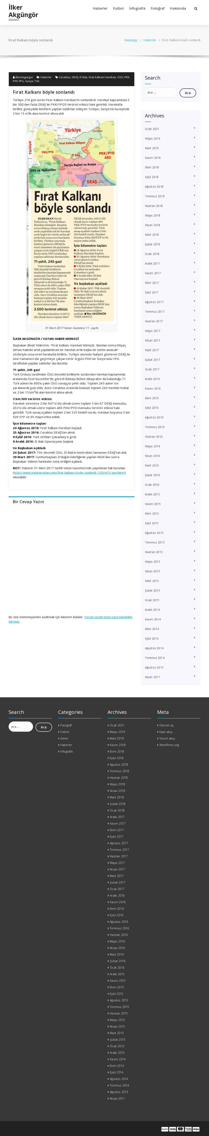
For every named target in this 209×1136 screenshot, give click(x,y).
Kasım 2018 (153, 158)
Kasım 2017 (153, 273)
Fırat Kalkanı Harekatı (102, 77)
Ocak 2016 (152, 485)
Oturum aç (166, 725)
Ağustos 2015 (154, 533)
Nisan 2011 (152, 677)
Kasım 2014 (153, 619)
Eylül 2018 (152, 177)
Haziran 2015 (154, 552)
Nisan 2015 (152, 571)
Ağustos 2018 (154, 186)
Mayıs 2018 (152, 215)
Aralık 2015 (152, 494)
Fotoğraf (158, 8)
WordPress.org (169, 745)
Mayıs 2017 (152, 331)
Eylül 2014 (152, 638)
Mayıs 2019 (152, 138)
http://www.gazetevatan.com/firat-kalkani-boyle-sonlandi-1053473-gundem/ (69, 472)
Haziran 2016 (154, 436)
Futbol (118, 8)
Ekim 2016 (152, 398)
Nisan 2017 (152, 340)
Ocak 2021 (152, 129)
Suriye (29, 81)
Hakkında (178, 8)
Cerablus (65, 77)
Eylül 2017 (152, 292)
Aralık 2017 (152, 263)
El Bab (83, 77)
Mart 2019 (152, 148)
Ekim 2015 (152, 513)
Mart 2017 (152, 350)
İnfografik (137, 8)
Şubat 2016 (152, 475)
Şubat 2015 (152, 590)
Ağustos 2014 (154, 648)
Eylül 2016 (152, 408)
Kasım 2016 (153, 388)
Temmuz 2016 (155, 427)
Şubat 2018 (152, 244)
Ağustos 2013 (154, 667)
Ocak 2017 (152, 369)
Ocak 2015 (152, 600)
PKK (127, 77)
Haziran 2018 (154, 206)
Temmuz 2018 (155, 196)
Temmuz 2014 (155, 658)
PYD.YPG (18, 81)
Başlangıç (131, 40)
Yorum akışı (167, 738)
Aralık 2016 (152, 379)
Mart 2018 (152, 235)
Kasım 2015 (153, 504)
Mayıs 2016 (152, 446)
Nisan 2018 (152, 225)
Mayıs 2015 (152, 561)
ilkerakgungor (24, 77)
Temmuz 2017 (155, 311)
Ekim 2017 (152, 283)
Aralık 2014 (152, 610)
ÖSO (120, 77)
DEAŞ (75, 77)
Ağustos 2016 (154, 417)
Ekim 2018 (152, 167)
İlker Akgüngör (23, 11)
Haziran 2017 (154, 321)
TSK (36, 81)
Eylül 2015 (152, 523)
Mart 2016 (152, 465)
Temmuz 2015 (155, 542)
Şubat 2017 (152, 360)
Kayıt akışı (165, 732)
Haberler (100, 8)
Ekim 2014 (152, 629)
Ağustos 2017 (154, 302)
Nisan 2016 (152, 456)
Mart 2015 (152, 581)
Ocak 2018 (152, 254)
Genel (64, 738)
